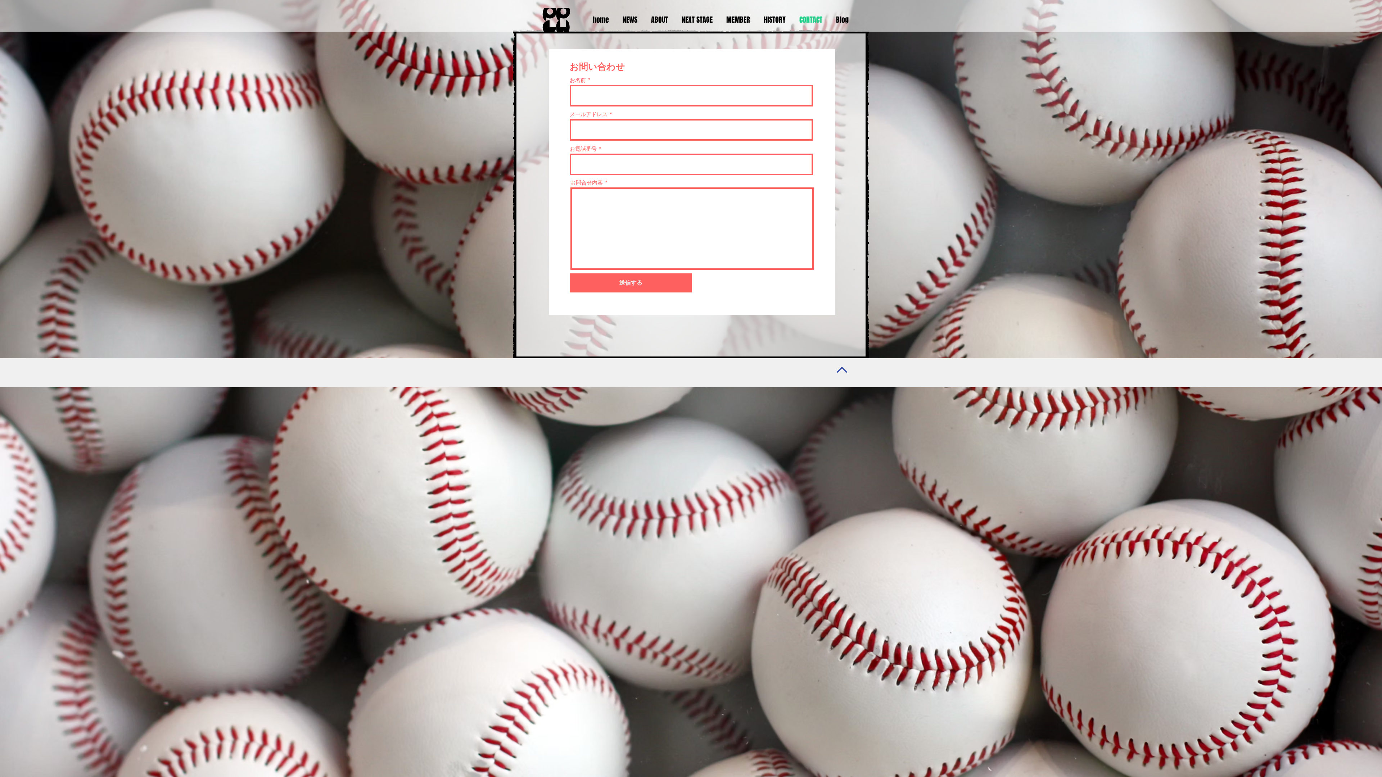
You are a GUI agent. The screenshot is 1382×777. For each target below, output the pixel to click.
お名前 (578, 80)
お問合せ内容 (586, 182)
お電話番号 (583, 148)
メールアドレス (589, 114)
